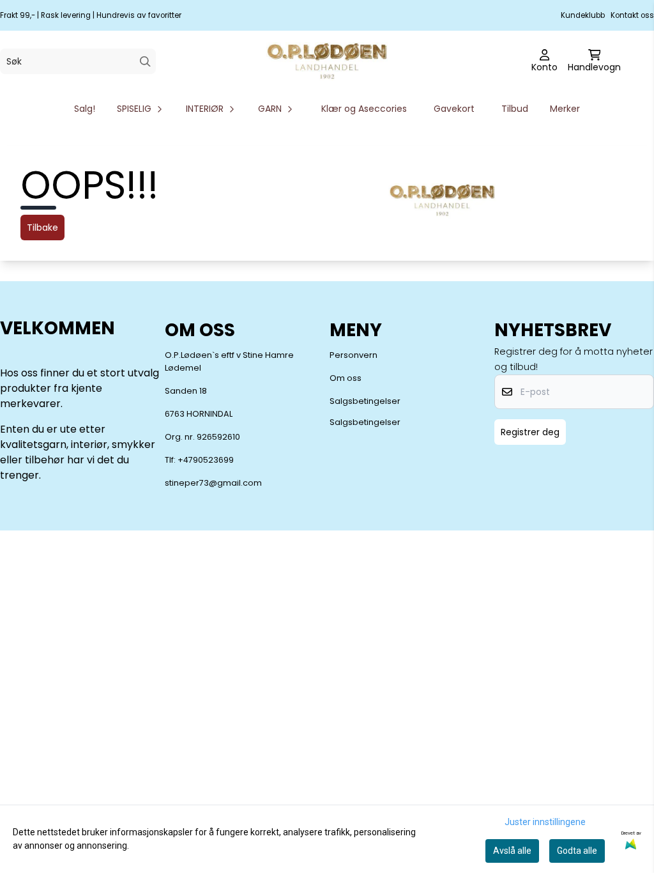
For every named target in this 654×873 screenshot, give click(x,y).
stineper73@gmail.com (213, 482)
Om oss (345, 378)
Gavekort (454, 108)
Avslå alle (512, 851)
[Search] (145, 62)
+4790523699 (206, 459)
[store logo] (327, 61)
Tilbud (514, 108)
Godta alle (577, 851)
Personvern (353, 355)
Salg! (84, 108)
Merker (565, 108)
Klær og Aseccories (364, 108)
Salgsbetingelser (365, 401)
